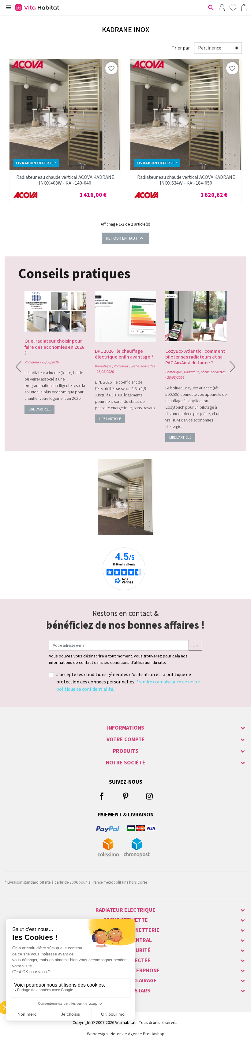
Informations (125, 728)
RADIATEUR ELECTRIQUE (125, 910)
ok (195, 645)
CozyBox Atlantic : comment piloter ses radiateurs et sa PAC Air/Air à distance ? (195, 357)
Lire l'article (39, 409)
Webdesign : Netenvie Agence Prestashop (125, 1034)
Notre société (125, 763)
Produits (125, 751)
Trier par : (182, 48)
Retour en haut (125, 238)
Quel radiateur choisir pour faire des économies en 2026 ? (54, 347)
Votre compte (126, 739)
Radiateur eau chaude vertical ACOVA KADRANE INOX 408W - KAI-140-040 (65, 180)
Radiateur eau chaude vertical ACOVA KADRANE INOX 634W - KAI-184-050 (186, 180)
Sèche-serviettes (142, 366)
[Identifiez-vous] (222, 7)
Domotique (103, 366)
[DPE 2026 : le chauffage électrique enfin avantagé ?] (125, 316)
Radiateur (31, 362)
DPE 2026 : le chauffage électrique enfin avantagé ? (124, 354)
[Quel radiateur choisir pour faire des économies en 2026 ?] (55, 311)
